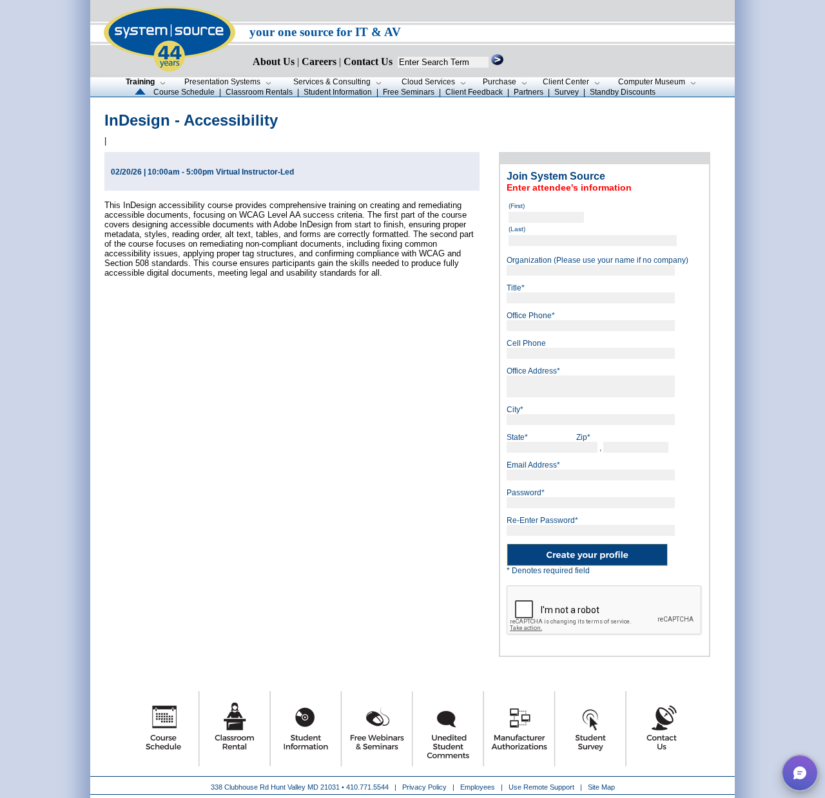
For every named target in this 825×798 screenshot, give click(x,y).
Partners (528, 92)
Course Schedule (184, 92)
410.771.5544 (367, 787)
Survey (566, 92)
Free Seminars (408, 92)
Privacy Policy (425, 787)
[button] (800, 773)
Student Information (338, 92)
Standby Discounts (622, 92)
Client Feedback (474, 92)
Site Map (601, 787)
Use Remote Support (541, 787)
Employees (477, 787)
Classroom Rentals (259, 92)
